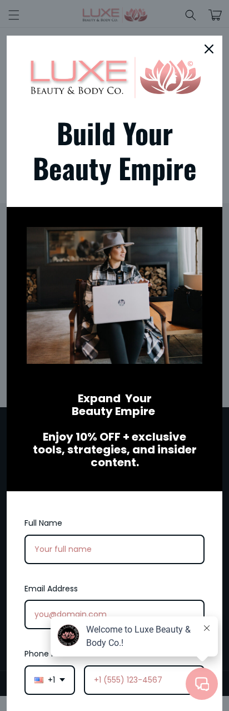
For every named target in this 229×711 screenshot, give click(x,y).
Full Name (43, 523)
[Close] (209, 49)
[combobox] (49, 680)
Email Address (51, 588)
